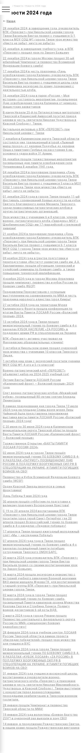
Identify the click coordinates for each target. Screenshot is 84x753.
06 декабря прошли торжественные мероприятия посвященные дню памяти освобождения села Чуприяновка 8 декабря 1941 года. (40, 163)
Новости (18, 6)
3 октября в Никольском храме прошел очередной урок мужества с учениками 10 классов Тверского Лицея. (40, 351)
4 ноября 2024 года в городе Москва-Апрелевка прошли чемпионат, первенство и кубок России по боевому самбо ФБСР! (40, 282)
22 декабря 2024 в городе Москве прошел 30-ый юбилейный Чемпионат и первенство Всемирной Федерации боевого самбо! (39, 62)
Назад (11, 21)
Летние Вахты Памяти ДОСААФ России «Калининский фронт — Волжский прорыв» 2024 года (38, 383)
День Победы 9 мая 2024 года (25, 496)
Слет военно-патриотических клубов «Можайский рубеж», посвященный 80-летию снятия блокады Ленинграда (40, 396)
